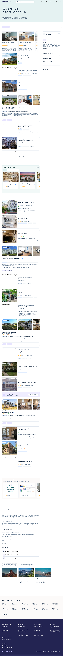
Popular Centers (21, 624)
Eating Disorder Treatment (38, 626)
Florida (14, 170)
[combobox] (25, 2)
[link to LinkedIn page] (5, 647)
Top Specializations (37, 624)
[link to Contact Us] (2, 647)
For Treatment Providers (7, 637)
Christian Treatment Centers (38, 635)
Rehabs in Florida (5, 626)
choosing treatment (17, 516)
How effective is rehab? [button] (47, 64)
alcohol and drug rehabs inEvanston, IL (8, 16)
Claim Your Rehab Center (6, 639)
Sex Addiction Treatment (38, 634)
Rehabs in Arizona (5, 631)
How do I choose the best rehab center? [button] (50, 66)
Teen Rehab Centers (37, 630)
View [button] (4, 120)
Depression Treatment (37, 627)
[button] (57, 29)
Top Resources (52, 624)
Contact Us (4, 643)
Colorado (21, 578)
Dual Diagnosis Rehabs (37, 631)
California (9, 170)
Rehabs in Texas (5, 630)
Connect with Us (5, 645)
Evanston (9, 196)
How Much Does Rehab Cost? (55, 631)
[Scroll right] (60, 27)
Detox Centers (20, 627)
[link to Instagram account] (11, 647)
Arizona (3, 578)
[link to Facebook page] (14, 647)
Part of (26, 86)
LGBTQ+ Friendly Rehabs (22, 631)
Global (18, 170)
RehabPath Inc (43, 651)
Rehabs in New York (5, 629)
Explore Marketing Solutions (7, 640)
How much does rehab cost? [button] (48, 58)
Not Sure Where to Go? (6, 624)
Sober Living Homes (21, 630)
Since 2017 (56, 44)
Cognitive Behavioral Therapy (23, 629)
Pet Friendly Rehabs (21, 634)
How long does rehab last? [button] (47, 61)
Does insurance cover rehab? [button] (48, 55)
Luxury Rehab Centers (21, 626)
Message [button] (10, 120)
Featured (5, 170)
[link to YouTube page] (7, 647)
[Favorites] (60, 1)
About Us (3, 642)
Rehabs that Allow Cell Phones (23, 635)
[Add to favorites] (15, 55)
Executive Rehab (36, 629)
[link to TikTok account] (9, 647)
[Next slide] (37, 42)
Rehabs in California (5, 627)
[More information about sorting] (60, 29)
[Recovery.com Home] (6, 1)
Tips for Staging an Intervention (55, 630)
